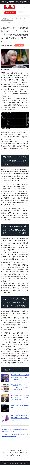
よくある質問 (10, 455)
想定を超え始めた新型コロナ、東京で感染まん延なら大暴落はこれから (20, 418)
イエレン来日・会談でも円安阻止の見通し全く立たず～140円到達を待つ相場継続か (20, 398)
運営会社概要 (12, 450)
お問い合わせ (19, 455)
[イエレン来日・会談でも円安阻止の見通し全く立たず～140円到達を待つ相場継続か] (5, 401)
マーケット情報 (19, 45)
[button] (24, 7)
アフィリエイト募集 (21, 452)
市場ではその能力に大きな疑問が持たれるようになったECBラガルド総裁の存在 (20, 377)
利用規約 (19, 450)
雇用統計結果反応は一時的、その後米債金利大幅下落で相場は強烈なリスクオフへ (20, 387)
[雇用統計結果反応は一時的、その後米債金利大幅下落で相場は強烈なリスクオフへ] (5, 390)
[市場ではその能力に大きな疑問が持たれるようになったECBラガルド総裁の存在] (5, 380)
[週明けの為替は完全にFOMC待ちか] (5, 411)
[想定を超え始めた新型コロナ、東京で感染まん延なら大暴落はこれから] (5, 421)
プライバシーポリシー (9, 452)
